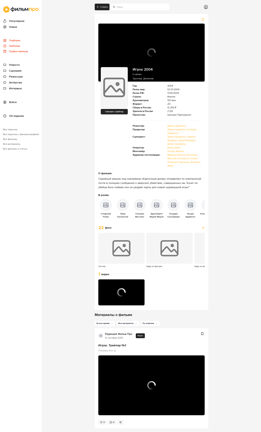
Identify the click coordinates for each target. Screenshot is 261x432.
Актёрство (15, 82)
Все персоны (10, 129)
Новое (13, 27)
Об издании (16, 116)
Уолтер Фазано (175, 151)
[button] (104, 301)
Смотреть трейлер (114, 111)
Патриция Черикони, (179, 162)
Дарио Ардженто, (177, 129)
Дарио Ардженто (176, 125)
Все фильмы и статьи (15, 148)
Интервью (15, 88)
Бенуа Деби (173, 147)
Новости (14, 64)
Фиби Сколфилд (176, 144)
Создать (104, 7)
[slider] (121, 296)
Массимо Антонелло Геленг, (182, 158)
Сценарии (15, 70)
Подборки (14, 40)
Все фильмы (10, 139)
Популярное (16, 21)
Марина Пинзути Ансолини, (182, 154)
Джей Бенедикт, (187, 140)
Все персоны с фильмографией (21, 134)
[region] (121, 292)
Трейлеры (14, 45)
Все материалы (11, 144)
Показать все (105, 350)
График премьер (18, 51)
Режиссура (16, 76)
